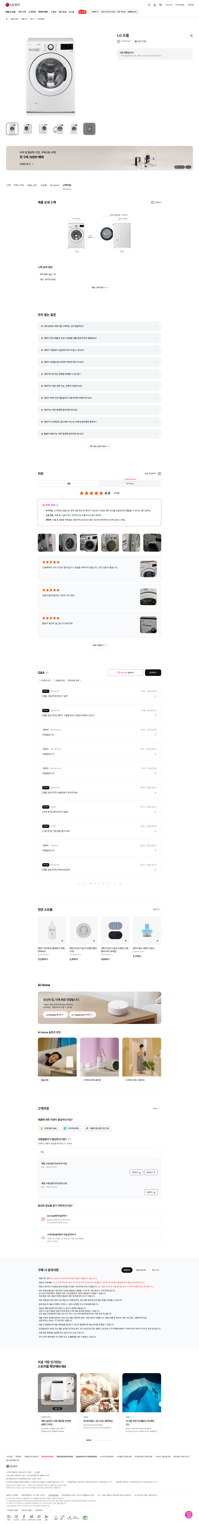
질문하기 (127, 673)
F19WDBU (41, 19)
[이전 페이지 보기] (84, 883)
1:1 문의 (37, 1472)
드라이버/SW (73, 1128)
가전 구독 (22, 12)
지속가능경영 (179, 5)
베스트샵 (62, 12)
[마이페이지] (155, 5)
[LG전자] (12, 5)
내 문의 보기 (46, 680)
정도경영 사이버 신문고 (181, 1457)
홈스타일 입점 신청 (12, 1460)
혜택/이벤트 (43, 12)
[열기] (69, 1139)
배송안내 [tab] (127, 1270)
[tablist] (99, 483)
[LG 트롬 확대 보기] (50, 75)
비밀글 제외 (60, 680)
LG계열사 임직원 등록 (124, 1457)
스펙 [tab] (8, 185)
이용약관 (18, 1457)
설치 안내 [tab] (155, 1270)
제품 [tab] (69, 483)
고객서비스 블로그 (26, 1510)
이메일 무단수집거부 (31, 1457)
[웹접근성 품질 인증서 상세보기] (85, 1517)
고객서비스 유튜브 (12, 1510)
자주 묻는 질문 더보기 (98, 446)
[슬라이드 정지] (175, 167)
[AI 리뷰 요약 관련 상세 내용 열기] (57, 505)
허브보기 (88, 1015)
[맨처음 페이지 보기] (78, 883)
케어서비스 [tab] (130, 483)
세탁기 (32, 19)
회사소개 (169, 5)
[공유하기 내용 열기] (191, 35)
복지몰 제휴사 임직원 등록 (143, 1457)
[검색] (149, 5)
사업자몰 (191, 5)
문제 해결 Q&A (51, 1128)
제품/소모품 (10, 12)
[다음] (189, 167)
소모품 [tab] (43, 185)
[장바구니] (160, 5)
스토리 (53, 12)
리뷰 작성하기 (150, 473)
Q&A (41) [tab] (32, 185)
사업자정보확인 (53, 1495)
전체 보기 (156, 909)
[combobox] (99, 1152)
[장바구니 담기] (62, 941)
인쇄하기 (158, 202)
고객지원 (32, 12)
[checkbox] (39, 680)
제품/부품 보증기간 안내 (99, 1128)
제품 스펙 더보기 (98, 287)
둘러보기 (59, 1015)
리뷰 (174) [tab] (19, 185)
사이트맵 (9, 1457)
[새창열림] (95, 11)
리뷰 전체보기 (98, 645)
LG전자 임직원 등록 (106, 1457)
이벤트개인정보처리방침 (64, 1457)
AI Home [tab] (54, 185)
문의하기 (153, 672)
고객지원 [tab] (67, 185)
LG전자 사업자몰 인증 (162, 1457)
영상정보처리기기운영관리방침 (86, 1457)
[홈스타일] (81, 12)
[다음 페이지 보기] (114, 883)
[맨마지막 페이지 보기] (120, 883)
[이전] (186, 167)
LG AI (71, 12)
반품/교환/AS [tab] (141, 1270)
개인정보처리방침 (47, 1457)
